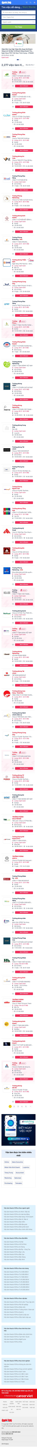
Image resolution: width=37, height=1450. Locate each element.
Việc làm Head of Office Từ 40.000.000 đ (16, 1289)
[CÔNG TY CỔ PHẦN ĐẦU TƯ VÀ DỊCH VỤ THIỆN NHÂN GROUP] (7, 95)
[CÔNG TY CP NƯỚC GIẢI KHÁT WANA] (7, 75)
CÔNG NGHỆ (11, 1406)
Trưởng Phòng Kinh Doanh (18, 93)
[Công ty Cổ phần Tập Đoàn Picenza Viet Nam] (7, 778)
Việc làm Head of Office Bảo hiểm (14, 1222)
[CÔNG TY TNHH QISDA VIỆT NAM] (7, 631)
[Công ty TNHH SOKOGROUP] (7, 450)
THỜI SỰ (5, 1404)
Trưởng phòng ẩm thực (18, 549)
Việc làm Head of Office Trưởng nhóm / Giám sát (19, 1309)
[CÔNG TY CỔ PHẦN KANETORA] (7, 755)
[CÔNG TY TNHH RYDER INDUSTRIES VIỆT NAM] (7, 839)
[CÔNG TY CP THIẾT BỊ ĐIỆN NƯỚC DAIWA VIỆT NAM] (7, 1044)
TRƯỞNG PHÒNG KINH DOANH (17, 1000)
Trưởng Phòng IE (14, 629)
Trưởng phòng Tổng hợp (19, 509)
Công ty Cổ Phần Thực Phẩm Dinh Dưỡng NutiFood (22, 613)
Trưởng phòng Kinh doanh (18, 113)
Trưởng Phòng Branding (17, 238)
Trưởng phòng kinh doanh (18, 216)
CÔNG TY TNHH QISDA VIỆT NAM (22, 632)
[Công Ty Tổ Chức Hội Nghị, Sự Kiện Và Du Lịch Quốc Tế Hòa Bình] (7, 469)
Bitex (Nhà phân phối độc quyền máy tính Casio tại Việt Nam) (22, 572)
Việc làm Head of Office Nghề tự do (15, 1339)
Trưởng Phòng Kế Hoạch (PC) (18, 837)
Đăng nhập (32, 7)
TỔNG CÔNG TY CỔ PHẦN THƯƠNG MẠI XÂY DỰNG (22, 695)
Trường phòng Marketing (17, 362)
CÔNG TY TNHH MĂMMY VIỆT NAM (22, 365)
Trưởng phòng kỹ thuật (18, 529)
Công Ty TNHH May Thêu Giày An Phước (22, 532)
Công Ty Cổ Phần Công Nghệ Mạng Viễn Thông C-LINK (21, 117)
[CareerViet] (24, 1395)
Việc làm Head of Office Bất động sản (15, 1224)
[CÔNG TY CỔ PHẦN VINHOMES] (7, 980)
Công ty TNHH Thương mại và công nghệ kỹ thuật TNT (21, 305)
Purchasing (8, 1183)
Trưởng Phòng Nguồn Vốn (17, 487)
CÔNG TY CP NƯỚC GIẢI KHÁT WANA (21, 76)
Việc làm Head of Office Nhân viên (14, 1307)
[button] (31, 2)
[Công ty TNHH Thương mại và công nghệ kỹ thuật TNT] (7, 304)
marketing (8, 1178)
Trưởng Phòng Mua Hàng (18, 135)
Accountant (20, 1172)
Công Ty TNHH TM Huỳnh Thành (21, 1003)
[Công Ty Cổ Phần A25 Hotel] (7, 551)
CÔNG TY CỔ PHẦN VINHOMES (21, 981)
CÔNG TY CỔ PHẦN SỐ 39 (19, 180)
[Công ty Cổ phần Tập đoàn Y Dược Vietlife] (7, 735)
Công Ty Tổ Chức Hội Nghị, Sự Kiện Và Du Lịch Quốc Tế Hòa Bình (22, 471)
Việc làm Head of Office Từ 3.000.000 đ (16, 1272)
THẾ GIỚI (5, 1407)
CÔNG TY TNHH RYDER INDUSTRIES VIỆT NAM (19, 841)
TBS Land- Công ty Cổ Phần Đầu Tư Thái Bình (22, 821)
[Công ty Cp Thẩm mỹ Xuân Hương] (7, 198)
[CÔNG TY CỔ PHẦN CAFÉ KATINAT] (7, 386)
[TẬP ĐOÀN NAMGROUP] (7, 674)
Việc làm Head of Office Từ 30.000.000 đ (16, 1287)
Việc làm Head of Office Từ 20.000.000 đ (16, 1284)
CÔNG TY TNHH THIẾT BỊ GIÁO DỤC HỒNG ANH (21, 962)
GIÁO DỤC (32, 1402)
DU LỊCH (11, 1412)
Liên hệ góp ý (5, 1444)
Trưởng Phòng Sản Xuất (14, 1064)
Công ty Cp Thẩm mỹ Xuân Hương (22, 200)
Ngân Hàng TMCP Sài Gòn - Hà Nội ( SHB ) (22, 264)
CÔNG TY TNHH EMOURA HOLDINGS (19, 242)
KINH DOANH (12, 1402)
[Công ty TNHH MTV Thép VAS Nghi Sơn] (7, 159)
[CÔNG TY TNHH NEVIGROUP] (7, 879)
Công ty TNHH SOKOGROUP (20, 451)
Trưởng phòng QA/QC (17, 1086)
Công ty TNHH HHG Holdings (20, 138)
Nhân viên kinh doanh (12, 1167)
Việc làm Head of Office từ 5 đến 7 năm (16, 1376)
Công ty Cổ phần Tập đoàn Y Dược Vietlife (22, 737)
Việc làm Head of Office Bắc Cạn (14, 1254)
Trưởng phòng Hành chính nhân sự (19, 714)
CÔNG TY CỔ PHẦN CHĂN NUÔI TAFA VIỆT (21, 903)
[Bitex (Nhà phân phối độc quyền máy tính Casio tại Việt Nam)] (7, 570)
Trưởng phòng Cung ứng (19, 426)
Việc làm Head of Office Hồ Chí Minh (15, 1244)
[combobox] (18, 12)
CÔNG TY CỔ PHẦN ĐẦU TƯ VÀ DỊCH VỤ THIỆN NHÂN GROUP (21, 97)
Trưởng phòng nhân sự (19, 919)
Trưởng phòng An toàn (18, 157)
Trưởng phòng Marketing (17, 406)
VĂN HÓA (18, 1406)
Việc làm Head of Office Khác (13, 1342)
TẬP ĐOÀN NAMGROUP (19, 675)
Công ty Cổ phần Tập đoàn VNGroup (20, 491)
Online (7, 1162)
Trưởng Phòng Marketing (17, 197)
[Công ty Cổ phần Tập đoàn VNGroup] (7, 489)
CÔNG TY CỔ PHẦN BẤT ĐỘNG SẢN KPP (22, 220)
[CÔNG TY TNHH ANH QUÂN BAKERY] (7, 1024)
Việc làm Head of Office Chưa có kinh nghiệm (18, 1369)
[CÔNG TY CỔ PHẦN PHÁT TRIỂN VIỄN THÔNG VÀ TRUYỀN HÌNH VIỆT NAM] (7, 511)
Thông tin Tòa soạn (6, 1438)
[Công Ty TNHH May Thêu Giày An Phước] (7, 531)
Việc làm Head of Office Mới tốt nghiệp (16, 1304)
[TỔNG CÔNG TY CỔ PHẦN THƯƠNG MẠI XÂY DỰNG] (7, 694)
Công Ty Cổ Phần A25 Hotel (20, 552)
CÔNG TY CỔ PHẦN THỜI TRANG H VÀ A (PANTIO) (22, 409)
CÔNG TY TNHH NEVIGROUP (20, 880)
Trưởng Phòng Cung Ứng (19, 282)
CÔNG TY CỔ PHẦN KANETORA (21, 756)
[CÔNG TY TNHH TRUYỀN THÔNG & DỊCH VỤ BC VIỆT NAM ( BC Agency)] (7, 324)
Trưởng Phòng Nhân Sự (19, 877)
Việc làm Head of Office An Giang (14, 1247)
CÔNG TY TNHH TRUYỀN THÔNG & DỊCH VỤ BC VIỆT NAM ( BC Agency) (22, 325)
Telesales (18, 1183)
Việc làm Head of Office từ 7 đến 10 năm (16, 1379)
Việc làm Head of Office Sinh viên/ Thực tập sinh (19, 1302)
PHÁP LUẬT (5, 1410)
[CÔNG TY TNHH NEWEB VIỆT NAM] (7, 798)
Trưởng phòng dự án (19, 611)
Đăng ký (25, 7)
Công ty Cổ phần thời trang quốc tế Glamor (22, 860)
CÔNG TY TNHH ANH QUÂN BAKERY (20, 1025)
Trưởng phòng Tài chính (18, 448)
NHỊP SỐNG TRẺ (18, 1402)
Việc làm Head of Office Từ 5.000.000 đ (16, 1274)
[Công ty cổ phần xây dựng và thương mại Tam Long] (7, 1066)
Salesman (17, 1178)
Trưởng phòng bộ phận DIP (18, 796)
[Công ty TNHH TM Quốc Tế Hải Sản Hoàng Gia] (7, 284)
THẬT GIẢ (32, 1407)
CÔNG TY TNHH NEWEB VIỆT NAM (22, 799)
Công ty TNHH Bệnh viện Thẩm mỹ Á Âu (21, 717)
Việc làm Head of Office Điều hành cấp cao (17, 1317)
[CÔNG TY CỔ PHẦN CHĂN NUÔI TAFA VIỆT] (7, 901)
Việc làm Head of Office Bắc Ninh (14, 1259)
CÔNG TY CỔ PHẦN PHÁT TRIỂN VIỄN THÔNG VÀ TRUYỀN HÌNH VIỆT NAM (21, 512)
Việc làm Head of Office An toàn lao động (17, 1214)
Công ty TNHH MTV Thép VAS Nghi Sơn (22, 160)
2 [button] (14, 1106)
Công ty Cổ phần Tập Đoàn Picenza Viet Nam (20, 779)
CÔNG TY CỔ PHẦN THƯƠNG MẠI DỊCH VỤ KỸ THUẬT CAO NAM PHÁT (22, 346)
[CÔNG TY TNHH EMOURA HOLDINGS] (7, 240)
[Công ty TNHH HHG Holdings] (7, 137)
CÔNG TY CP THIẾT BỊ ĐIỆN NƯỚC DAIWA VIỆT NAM (22, 1045)
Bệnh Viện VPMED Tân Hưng (20, 922)
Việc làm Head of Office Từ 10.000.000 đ (16, 1279)
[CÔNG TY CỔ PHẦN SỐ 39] (7, 179)
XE (12, 1409)
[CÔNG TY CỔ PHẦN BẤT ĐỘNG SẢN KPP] (7, 218)
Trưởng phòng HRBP (17, 384)
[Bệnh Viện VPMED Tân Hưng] (7, 921)
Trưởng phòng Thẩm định (19, 261)
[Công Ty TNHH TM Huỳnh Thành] (7, 1002)
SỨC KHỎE (25, 1407)
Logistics (26, 1167)
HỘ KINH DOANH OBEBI (19, 655)
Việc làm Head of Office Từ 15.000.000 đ (16, 1282)
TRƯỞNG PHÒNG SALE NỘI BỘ (17, 818)
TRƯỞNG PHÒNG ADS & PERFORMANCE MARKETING (17, 857)
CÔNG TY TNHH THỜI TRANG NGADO (20, 594)
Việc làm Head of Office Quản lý (14, 1312)
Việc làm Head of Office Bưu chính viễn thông (18, 1229)
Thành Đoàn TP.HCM (7, 1439)
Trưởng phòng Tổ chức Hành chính (18, 776)
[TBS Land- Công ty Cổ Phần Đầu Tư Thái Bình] (7, 819)
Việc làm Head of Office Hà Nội (13, 1242)
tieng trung (9, 1172)
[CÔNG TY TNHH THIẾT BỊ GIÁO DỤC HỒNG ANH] (7, 960)
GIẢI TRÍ (18, 1409)
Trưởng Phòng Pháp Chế (14, 73)
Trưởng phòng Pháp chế (14, 753)
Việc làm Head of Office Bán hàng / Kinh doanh (18, 1217)
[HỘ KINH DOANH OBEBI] (7, 654)
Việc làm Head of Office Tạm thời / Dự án (16, 1337)
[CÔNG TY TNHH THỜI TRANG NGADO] (7, 593)
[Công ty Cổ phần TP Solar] (7, 1088)
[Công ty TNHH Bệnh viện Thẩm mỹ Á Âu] (7, 716)
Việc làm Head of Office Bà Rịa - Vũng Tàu (17, 1249)
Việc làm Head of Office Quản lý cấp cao (16, 1314)
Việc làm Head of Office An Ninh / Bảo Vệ (17, 1212)
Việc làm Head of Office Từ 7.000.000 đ (16, 1277)
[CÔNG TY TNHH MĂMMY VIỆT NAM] (7, 364)
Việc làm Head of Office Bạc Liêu (14, 1252)
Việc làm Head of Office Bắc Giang (14, 1257)
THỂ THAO (25, 1402)
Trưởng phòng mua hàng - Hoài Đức (18, 692)
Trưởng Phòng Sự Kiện (18, 467)
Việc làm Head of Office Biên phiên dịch (16, 1227)
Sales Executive (17, 1162)
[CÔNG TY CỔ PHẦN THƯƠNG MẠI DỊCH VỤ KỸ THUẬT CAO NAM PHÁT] (7, 344)
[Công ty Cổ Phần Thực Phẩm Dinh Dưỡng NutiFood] (7, 613)
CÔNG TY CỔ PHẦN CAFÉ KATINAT (22, 387)
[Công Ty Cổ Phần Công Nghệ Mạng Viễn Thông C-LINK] (7, 115)
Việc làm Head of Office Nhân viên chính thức (18, 1334)
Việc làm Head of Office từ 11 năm (14, 1381)
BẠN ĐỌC (32, 1404)
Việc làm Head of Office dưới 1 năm (15, 1371)
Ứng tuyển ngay (24, 86)
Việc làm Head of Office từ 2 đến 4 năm (16, 1374)
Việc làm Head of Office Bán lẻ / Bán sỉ (16, 1219)
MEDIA (5, 1402)
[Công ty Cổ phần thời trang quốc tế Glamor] (7, 859)
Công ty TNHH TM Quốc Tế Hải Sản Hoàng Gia (22, 286)
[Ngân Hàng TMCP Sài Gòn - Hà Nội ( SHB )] (7, 263)
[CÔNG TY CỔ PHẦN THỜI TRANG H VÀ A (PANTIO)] (7, 408)
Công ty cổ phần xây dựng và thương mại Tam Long (21, 1067)
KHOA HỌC (25, 1404)
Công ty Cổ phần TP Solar (20, 1090)
